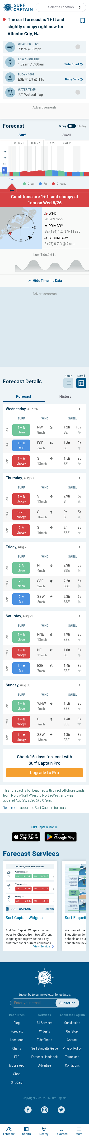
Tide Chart (71, 64)
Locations (16, 1040)
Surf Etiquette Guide (44, 1048)
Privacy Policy (72, 1048)
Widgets (44, 1031)
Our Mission (72, 1023)
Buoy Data (72, 79)
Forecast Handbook (44, 1057)
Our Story (72, 1031)
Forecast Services (31, 854)
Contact (72, 1040)
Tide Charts (44, 1040)
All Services (44, 1023)
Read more (11, 808)
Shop (16, 1074)
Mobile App (16, 1065)
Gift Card (17, 1082)
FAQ (16, 1057)
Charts (16, 1048)
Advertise (44, 1065)
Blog (17, 1023)
